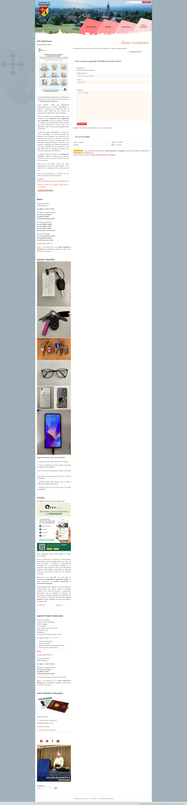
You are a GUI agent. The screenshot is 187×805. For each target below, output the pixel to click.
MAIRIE (108, 27)
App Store (59, 605)
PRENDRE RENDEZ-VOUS (45, 723)
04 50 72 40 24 (49, 209)
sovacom (183, 804)
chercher (146, 2)
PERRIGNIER (91, 27)
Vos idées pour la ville (81, 798)
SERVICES (125, 27)
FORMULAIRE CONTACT (45, 243)
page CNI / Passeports (48, 730)
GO (56, 788)
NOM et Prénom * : (83, 73)
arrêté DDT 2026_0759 (45, 190)
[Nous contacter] (58, 741)
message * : (80, 90)
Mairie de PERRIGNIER (146, 804)
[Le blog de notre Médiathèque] (47, 741)
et (105, 155)
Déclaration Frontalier (105, 798)
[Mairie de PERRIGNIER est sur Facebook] (41, 741)
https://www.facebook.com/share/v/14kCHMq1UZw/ (53, 181)
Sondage (93, 798)
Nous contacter (143, 26)
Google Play (41, 605)
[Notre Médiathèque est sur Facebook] (52, 741)
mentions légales (107, 128)
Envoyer (82, 124)
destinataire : (81, 68)
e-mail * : (79, 79)
